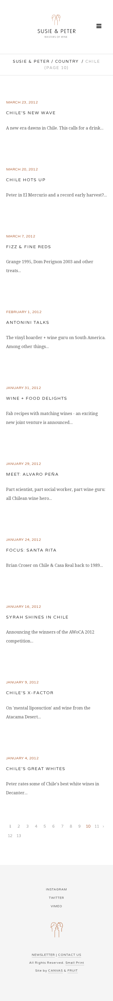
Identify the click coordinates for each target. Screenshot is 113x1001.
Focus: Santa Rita (31, 550)
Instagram (56, 889)
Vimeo (56, 906)
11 (96, 826)
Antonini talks (27, 322)
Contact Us (69, 955)
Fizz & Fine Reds (28, 247)
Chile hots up (26, 180)
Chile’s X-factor (30, 693)
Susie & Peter (31, 61)
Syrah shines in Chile (37, 617)
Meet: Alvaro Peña (32, 474)
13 (18, 835)
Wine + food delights (36, 398)
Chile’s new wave (31, 113)
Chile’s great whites (35, 768)
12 (10, 835)
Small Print (74, 962)
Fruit (73, 970)
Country (67, 61)
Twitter (56, 898)
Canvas (55, 970)
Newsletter (43, 955)
